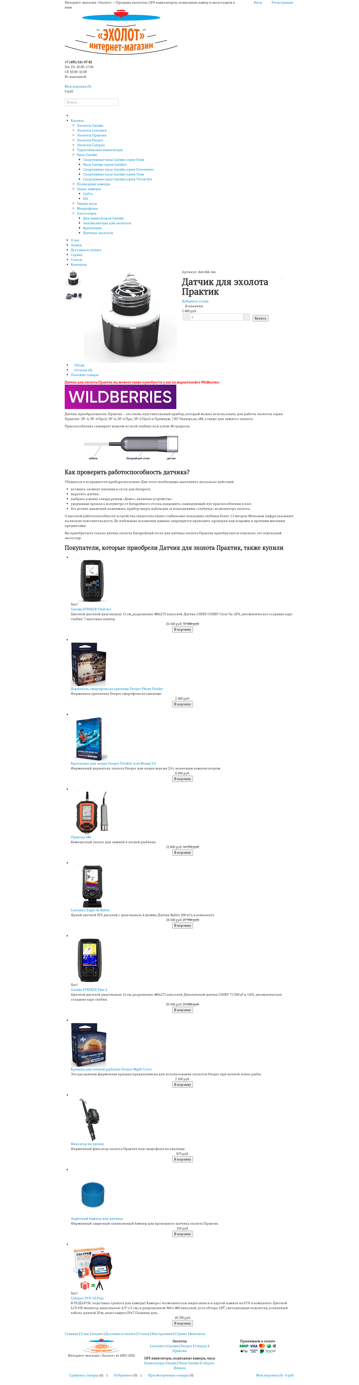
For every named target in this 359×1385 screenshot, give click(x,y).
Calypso (201, 1346)
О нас (75, 240)
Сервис (77, 254)
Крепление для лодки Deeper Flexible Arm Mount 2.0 (113, 763)
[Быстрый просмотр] (72, 557)
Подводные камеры (93, 184)
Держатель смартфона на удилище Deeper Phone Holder (117, 688)
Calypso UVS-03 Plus (87, 1298)
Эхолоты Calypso (91, 145)
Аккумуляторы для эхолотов (107, 223)
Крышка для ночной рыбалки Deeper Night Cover (111, 1069)
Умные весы (87, 203)
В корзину (182, 629)
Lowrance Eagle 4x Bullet (90, 910)
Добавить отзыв (195, 301)
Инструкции (162, 1333)
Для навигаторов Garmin (103, 218)
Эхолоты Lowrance (92, 130)
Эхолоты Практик (91, 135)
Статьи (76, 259)
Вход (258, 2)
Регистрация (282, 2)
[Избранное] (281, 276)
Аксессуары (86, 213)
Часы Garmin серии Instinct (105, 164)
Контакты (79, 264)
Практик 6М (81, 837)
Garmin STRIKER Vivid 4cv (91, 609)
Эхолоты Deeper (90, 140)
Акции (76, 245)
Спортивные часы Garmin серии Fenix (113, 159)
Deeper (186, 1346)
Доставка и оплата (86, 249)
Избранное (123, 1375)
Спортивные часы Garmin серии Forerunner (118, 169)
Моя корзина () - (275, 1375)
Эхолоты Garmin (90, 125)
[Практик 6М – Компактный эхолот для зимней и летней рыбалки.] (93, 812)
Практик (179, 1350)
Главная (71, 1333)
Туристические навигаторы (100, 149)
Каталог (77, 120)
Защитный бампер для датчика (97, 1218)
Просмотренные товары (168, 1375)
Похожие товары (85, 374)
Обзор (79, 365)
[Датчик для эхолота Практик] (73, 277)
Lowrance (157, 1346)
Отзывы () (83, 370)
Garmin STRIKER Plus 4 (89, 989)
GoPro (88, 193)
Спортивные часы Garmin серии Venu (113, 174)
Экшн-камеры (89, 188)
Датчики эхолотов (98, 232)
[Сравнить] (278, 276)
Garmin (173, 1346)
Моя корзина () (78, 86)
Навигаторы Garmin (160, 1363)
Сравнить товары (83, 1375)
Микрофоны (87, 208)
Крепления (92, 228)
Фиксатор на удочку (87, 1143)
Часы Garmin (87, 154)
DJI (85, 198)
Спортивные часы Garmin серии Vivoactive (117, 179)
